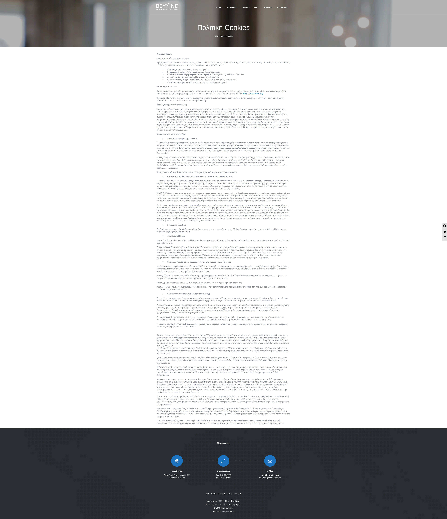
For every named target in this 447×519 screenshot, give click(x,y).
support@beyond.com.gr (270, 477)
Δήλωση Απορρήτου (232, 504)
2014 (221, 501)
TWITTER (236, 493)
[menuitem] (444, 226)
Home (216, 36)
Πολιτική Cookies (213, 504)
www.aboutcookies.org (253, 93)
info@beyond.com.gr (270, 475)
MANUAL (236, 501)
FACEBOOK (211, 493)
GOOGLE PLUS (224, 493)
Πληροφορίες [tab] (223, 443)
